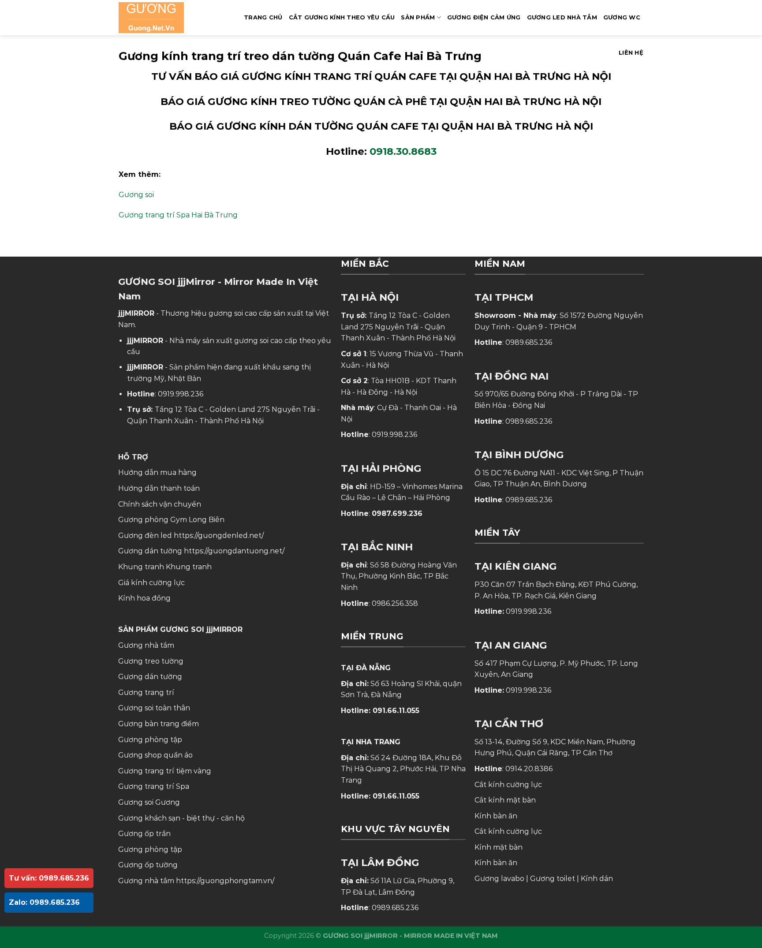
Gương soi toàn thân (154, 708)
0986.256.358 (395, 603)
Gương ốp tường (148, 865)
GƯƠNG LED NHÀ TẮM (562, 17)
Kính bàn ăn (495, 816)
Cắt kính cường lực (508, 784)
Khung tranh (189, 567)
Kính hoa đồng (144, 598)
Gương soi (136, 194)
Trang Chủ (263, 17)
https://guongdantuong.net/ (234, 551)
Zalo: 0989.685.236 (44, 902)
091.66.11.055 (396, 710)
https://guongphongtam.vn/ (225, 881)
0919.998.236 (180, 394)
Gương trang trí (146, 692)
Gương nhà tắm (146, 645)
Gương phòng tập (150, 849)
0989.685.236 (395, 907)
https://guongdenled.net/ (219, 535)
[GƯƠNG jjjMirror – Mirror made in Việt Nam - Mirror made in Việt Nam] (162, 17)
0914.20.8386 (529, 769)
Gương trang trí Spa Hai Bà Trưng (178, 215)
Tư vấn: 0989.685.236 (49, 878)
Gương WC (621, 17)
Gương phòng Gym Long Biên (171, 519)
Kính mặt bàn (498, 847)
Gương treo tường (150, 661)
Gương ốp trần (144, 833)
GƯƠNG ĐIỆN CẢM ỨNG (484, 17)
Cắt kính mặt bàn (505, 800)
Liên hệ (631, 52)
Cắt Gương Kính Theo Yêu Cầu (342, 17)
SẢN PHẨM (418, 17)
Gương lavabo (499, 878)
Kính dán (597, 878)
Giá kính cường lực (151, 583)
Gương (167, 802)
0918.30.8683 (403, 151)
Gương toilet (552, 878)
